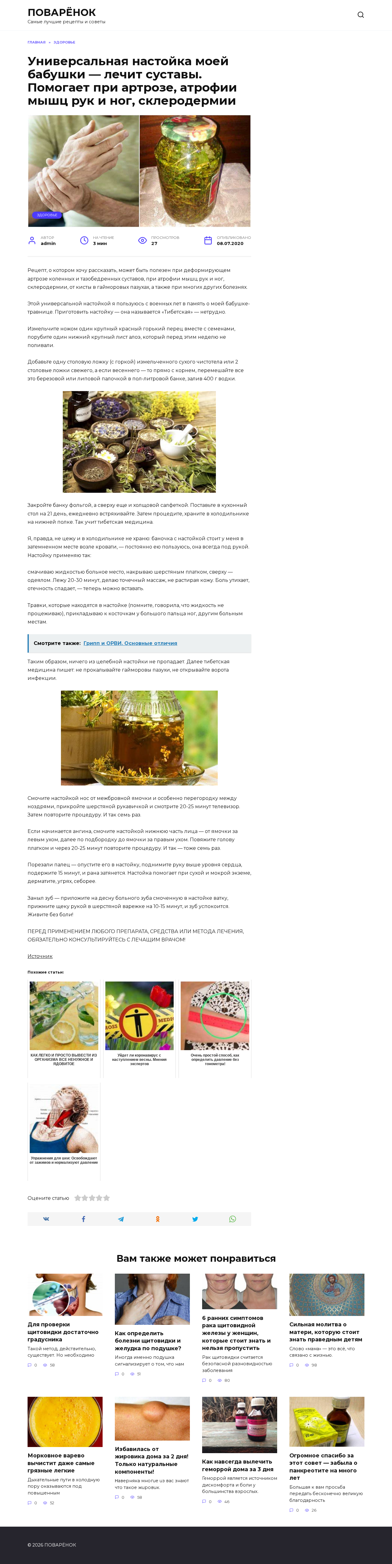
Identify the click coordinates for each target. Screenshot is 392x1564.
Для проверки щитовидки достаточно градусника (63, 1332)
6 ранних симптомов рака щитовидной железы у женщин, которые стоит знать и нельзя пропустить (236, 1332)
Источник (40, 956)
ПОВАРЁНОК (62, 12)
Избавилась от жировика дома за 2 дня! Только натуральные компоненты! (151, 1460)
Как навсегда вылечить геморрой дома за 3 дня (237, 1465)
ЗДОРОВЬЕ (47, 215)
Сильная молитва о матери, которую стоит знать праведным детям (325, 1332)
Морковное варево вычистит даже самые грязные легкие (61, 1463)
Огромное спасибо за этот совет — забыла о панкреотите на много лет (323, 1466)
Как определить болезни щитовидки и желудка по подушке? (148, 1340)
